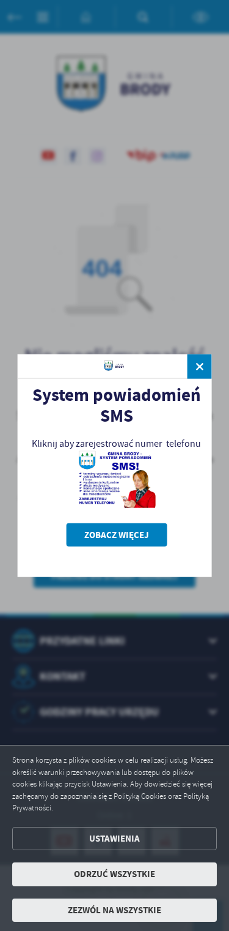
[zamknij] (199, 366)
